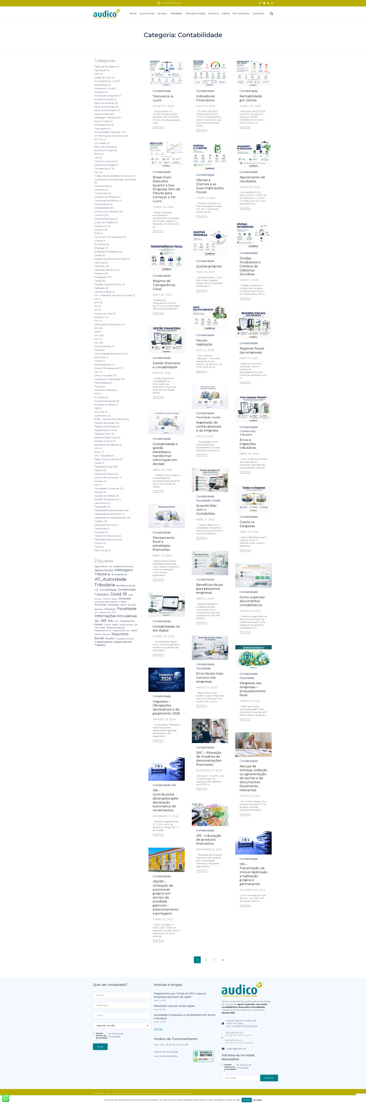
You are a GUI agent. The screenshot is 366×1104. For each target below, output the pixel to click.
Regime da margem (105, 423)
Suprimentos (101, 503)
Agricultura (100, 70)
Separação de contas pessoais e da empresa (208, 426)
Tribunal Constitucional (106, 535)
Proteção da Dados (126, 625)
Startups (98, 492)
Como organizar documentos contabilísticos (252, 601)
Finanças (99, 273)
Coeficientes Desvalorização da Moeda (115, 179)
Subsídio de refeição (105, 495)
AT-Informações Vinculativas (109, 135)
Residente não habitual (106, 444)
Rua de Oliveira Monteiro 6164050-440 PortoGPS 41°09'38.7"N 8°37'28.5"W (241, 1023)
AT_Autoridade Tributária (110, 582)
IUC (96, 339)
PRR (96, 408)
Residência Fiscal (103, 441)
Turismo (98, 543)
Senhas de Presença (105, 474)
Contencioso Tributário (248, 433)
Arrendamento (102, 124)
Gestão (216, 417)
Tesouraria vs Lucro (163, 98)
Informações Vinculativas (107, 324)
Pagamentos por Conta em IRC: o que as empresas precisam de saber (180, 995)
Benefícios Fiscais (103, 150)
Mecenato (100, 357)
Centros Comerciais (104, 161)
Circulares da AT (102, 168)
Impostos (99, 317)
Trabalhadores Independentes (110, 517)
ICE (96, 299)
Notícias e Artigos (195, 13)
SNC (96, 484)
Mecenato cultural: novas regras (174, 1006)
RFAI (97, 448)
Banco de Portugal (104, 146)
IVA (96, 342)
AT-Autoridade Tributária (107, 132)
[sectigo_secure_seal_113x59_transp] (203, 1062)
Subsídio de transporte (106, 499)
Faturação (99, 266)
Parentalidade (101, 382)
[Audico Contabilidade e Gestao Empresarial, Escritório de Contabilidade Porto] (107, 13)
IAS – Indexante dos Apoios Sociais (112, 295)
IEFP (97, 302)
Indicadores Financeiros (205, 98)
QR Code (99, 412)
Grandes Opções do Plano (108, 284)
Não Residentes (102, 364)
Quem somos (147, 13)
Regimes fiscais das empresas (252, 350)
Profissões (99, 397)
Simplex (98, 481)
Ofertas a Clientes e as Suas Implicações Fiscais (210, 186)
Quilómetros (100, 415)
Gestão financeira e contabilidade (166, 365)
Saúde (97, 463)
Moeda (98, 361)
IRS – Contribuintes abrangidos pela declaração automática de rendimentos (165, 800)
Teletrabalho (100, 506)
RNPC (97, 452)
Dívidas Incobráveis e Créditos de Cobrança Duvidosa (250, 266)
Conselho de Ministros (106, 197)
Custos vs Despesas (247, 524)
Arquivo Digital (102, 121)
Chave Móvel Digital (105, 165)
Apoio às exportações (105, 110)
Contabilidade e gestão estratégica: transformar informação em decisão (165, 454)
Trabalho (98, 521)
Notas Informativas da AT (107, 368)
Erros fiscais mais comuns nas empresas (209, 677)
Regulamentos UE (104, 430)
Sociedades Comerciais (106, 488)
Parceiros (213, 13)
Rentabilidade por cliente (251, 98)
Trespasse (99, 532)
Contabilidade (162, 91)
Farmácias (99, 262)
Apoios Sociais (102, 114)
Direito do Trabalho (104, 222)
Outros (107, 624)
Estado (98, 255)
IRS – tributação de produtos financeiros (208, 840)
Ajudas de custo (102, 77)
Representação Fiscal (105, 437)
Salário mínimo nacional (106, 459)
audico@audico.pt (236, 1048)
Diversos (98, 229)
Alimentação (101, 84)
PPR (96, 393)
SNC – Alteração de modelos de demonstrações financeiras (208, 759)
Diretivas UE (100, 226)
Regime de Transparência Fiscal (164, 285)
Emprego (99, 248)
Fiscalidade (203, 417)
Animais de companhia (106, 95)
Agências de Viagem (105, 66)
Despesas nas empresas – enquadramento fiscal (253, 689)
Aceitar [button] (246, 1100)
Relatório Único (102, 433)
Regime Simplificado (105, 426)
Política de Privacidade (166, 1051)
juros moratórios (102, 346)
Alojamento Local (103, 88)
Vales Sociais (101, 550)
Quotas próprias (209, 266)
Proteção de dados (104, 404)
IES (96, 306)
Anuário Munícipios (104, 99)
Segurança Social (103, 466)
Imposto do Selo (103, 313)
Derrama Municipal (104, 218)
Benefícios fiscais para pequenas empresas (209, 589)
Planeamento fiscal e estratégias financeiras (164, 544)
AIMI (97, 73)
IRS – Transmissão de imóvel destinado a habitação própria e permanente (253, 874)
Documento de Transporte (108, 237)
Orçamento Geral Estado (107, 379)
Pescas (98, 386)
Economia (99, 244)
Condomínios (101, 193)
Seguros (98, 470)
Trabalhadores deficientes (108, 514)
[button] (158, 127)
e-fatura (98, 240)
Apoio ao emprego (104, 103)
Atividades (176, 13)
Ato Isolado (100, 143)
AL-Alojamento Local (105, 81)
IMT (96, 321)
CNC (96, 172)
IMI (96, 310)
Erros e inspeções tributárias (248, 444)
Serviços (162, 13)
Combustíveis (101, 186)
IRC (96, 328)
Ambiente (99, 92)
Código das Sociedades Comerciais (113, 175)
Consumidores (102, 204)
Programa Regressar (105, 401)
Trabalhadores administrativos (109, 510)
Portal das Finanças (104, 390)
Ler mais (257, 1099)
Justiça (98, 350)
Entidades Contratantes (106, 251)
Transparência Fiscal (104, 525)
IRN (96, 331)
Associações (100, 128)
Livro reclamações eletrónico (109, 353)
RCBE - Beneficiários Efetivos (112, 628)
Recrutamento (241, 13)
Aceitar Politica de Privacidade (102, 1036)
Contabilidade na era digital (166, 628)
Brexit (97, 154)
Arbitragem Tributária (105, 117)
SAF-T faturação (102, 455)
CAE (96, 157)
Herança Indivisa (103, 291)
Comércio (99, 189)
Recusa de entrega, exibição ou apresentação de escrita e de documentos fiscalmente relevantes (253, 778)
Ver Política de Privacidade (115, 1035)
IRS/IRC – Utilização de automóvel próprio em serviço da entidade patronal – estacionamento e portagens (166, 898)
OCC (96, 372)
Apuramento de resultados (252, 179)
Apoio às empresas (104, 106)
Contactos (258, 13)
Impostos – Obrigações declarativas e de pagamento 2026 (166, 707)
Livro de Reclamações (165, 1056)
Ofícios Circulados (103, 375)
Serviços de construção (106, 477)
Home (133, 13)
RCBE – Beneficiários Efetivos (110, 419)
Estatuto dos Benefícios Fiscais (110, 258)
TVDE (97, 546)
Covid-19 (98, 215)
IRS (174, 785)
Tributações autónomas (106, 539)
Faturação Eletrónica (105, 269)
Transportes (100, 528)
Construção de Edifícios (106, 200)
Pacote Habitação (204, 342)
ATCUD (98, 139)
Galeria (226, 13)
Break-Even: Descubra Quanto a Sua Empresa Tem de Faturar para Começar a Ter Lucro (166, 189)
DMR (97, 233)
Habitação (99, 288)
